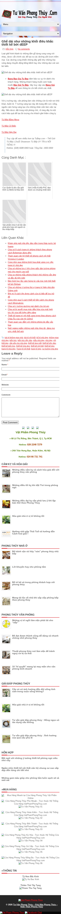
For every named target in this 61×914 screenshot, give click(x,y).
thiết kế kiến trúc (8, 346)
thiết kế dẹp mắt (35, 343)
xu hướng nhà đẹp (50, 349)
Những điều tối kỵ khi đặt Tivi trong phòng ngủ (35, 486)
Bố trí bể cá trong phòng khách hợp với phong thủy (33, 583)
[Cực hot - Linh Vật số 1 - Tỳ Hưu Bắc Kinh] (30, 879)
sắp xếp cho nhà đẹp (18, 343)
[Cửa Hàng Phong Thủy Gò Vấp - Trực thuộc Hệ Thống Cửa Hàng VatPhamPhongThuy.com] (30, 849)
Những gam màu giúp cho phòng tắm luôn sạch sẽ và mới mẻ (30, 779)
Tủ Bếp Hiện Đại (9, 132)
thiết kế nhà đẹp (23, 346)
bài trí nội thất (30, 337)
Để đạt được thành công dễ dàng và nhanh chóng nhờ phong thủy (35, 636)
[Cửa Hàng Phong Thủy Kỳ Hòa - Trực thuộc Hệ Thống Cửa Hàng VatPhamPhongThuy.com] (30, 838)
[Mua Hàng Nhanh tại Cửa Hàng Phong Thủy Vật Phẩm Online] (30, 798)
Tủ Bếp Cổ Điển (9, 126)
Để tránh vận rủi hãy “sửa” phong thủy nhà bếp (35, 552)
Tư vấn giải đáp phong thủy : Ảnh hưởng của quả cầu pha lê (34, 736)
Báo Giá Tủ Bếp (21, 85)
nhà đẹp (48, 340)
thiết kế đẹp (49, 346)
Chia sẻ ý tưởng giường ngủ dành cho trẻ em (28, 306)
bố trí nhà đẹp (42, 337)
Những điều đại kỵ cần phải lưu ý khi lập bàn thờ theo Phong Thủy (34, 501)
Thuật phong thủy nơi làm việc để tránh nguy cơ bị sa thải (33, 652)
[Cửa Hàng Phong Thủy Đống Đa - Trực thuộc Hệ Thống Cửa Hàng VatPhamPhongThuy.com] (30, 860)
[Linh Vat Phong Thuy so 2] (30, 888)
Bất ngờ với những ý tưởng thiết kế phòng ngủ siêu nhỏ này (30, 759)
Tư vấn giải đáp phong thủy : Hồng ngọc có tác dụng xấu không (35, 721)
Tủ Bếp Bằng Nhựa (10, 119)
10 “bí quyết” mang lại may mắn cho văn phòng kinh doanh (33, 667)
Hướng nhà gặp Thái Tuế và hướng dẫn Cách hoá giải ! (33, 532)
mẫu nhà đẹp (38, 340)
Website (5, 385)
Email (5, 375)
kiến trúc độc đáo (25, 340)
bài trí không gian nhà (14, 337)
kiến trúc (13, 340)
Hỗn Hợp (9, 49)
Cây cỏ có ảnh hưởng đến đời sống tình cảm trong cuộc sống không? (33, 690)
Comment (6, 395)
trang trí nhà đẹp (8, 349)
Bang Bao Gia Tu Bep (18, 79)
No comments (24, 49)
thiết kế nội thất (37, 346)
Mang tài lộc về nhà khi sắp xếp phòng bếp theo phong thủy (35, 598)
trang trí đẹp (36, 349)
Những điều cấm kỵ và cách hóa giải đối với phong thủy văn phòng (35, 470)
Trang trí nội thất (23, 349)
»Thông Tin (9, 870)
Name (5, 365)
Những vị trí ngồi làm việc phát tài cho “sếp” (32, 621)
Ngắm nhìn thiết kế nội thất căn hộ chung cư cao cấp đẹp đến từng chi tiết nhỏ (30, 769)
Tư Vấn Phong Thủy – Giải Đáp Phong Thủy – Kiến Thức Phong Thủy (35, 905)
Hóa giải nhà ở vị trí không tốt (28, 516)
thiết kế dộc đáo (49, 343)
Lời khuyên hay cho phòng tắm (29, 567)
